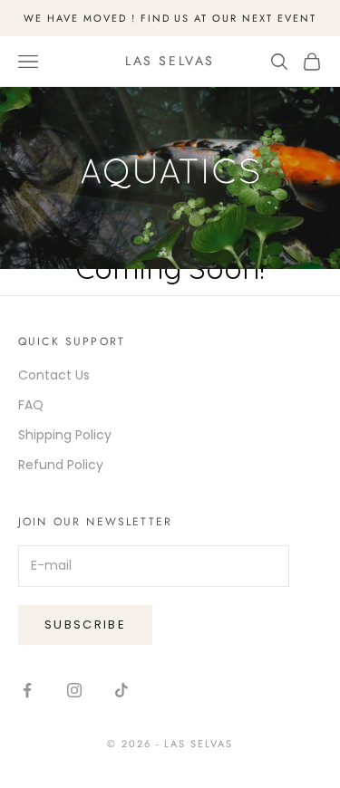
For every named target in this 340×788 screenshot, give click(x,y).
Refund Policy (60, 465)
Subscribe (85, 624)
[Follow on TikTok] (121, 690)
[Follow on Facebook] (27, 690)
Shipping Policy (65, 435)
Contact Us (54, 375)
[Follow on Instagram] (74, 690)
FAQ (31, 405)
